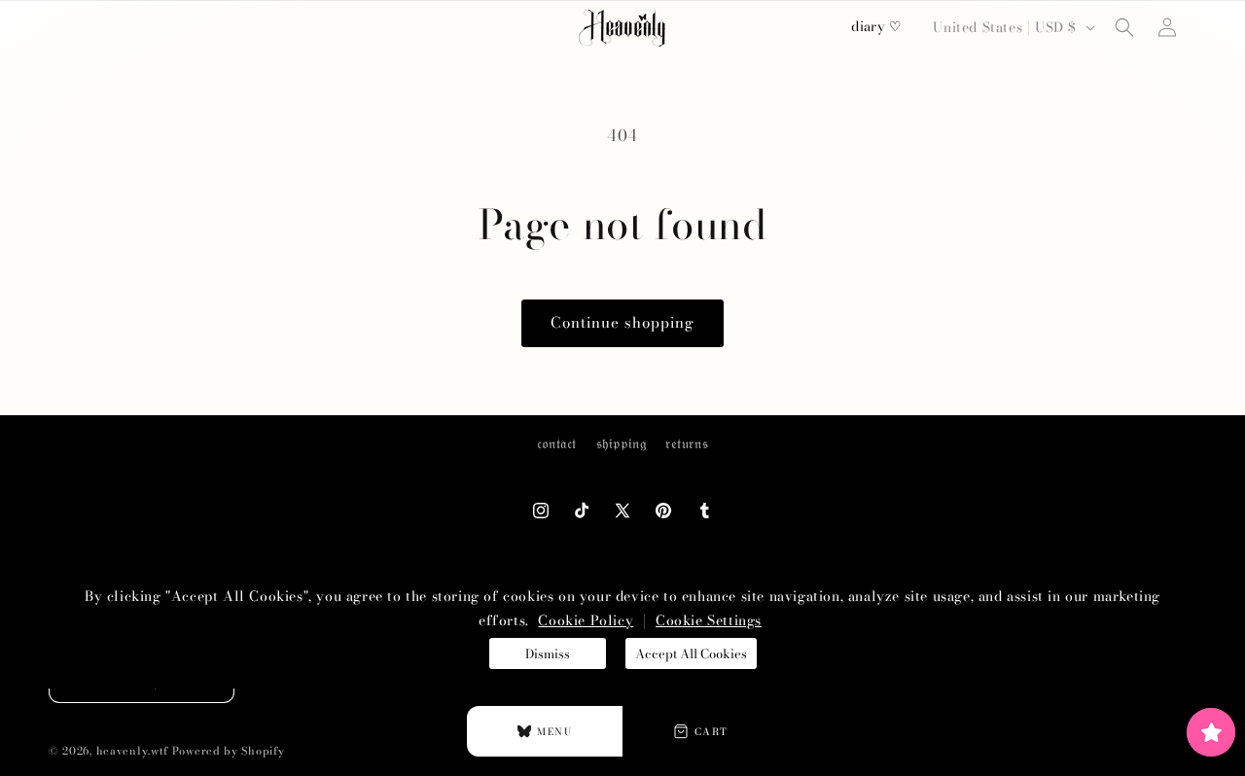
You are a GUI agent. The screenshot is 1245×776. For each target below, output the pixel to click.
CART (711, 731)
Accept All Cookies (691, 653)
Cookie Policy (585, 620)
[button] (1124, 27)
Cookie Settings (709, 620)
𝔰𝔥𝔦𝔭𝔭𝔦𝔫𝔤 (621, 443)
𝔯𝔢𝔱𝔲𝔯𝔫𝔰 (686, 443)
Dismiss (547, 653)
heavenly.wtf (132, 750)
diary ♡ (876, 26)
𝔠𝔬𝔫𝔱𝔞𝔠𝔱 (557, 443)
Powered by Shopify (228, 750)
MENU (554, 731)
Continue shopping (622, 322)
